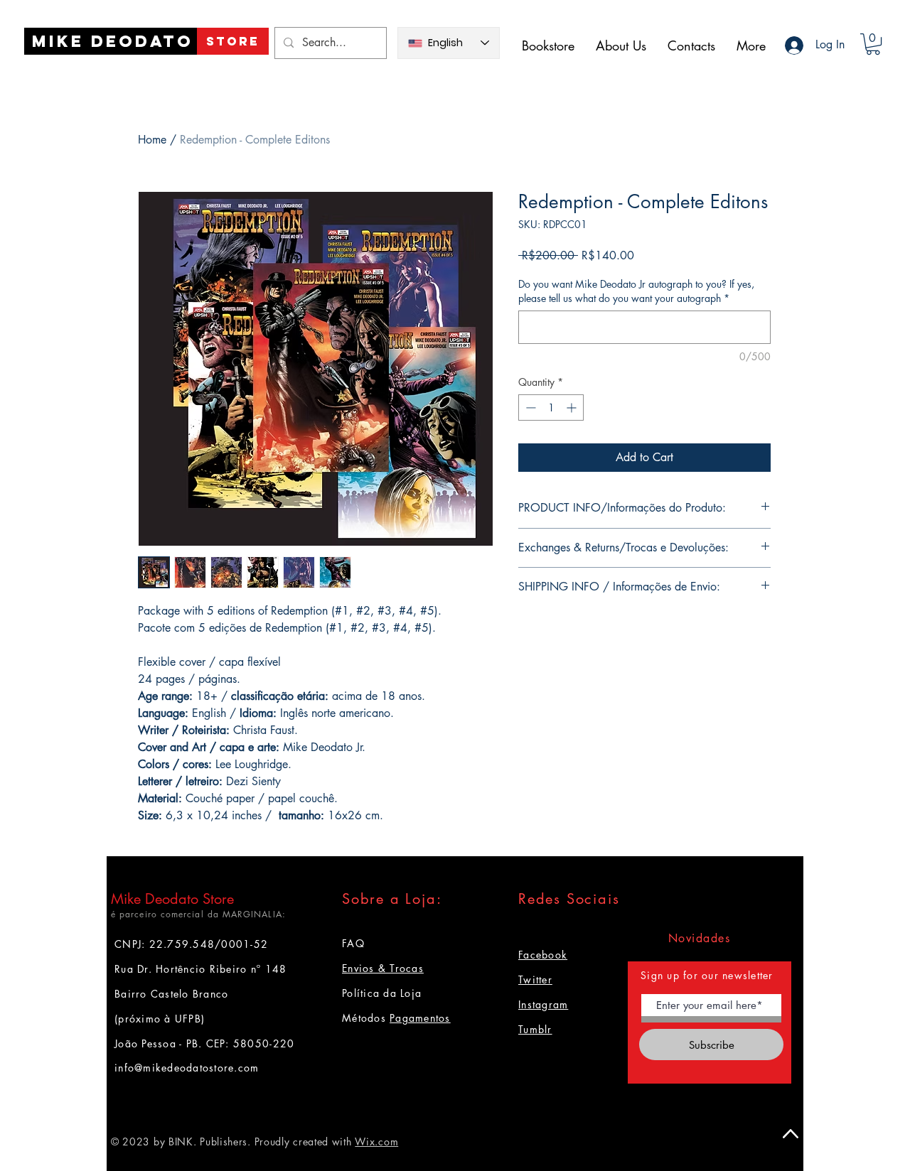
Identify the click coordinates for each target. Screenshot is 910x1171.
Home (152, 139)
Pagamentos (420, 1018)
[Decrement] (529, 407)
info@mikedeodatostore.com (186, 1067)
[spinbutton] (551, 407)
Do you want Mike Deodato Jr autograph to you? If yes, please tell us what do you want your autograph (636, 291)
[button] (873, 44)
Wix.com (376, 1141)
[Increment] (573, 407)
